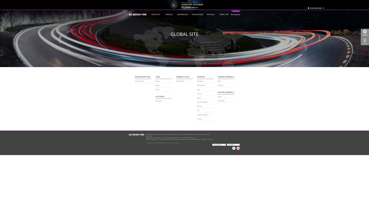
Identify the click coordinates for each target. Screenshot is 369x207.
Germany (200, 81)
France (199, 93)
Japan (157, 85)
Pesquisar (236, 14)
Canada (220, 85)
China (157, 89)
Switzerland (201, 85)
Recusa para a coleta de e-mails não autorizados (186, 139)
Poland (199, 106)
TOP (365, 49)
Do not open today (315, 8)
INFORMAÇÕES (182, 14)
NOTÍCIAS (211, 14)
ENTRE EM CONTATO (207, 139)
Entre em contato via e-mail (188, 138)
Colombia (221, 101)
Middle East (180, 81)
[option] (184, 5)
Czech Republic (202, 102)
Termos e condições (151, 139)
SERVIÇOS (170, 14)
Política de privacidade (165, 139)
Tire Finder (365, 33)
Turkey (199, 119)
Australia (158, 101)
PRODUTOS (157, 14)
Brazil (220, 96)
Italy (198, 89)
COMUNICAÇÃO (197, 14)
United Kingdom (202, 114)
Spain (199, 98)
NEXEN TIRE (224, 14)
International (139, 81)
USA (219, 81)
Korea (157, 81)
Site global (236, 11)
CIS (198, 110)
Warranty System (365, 41)
